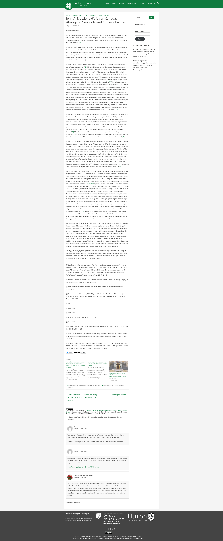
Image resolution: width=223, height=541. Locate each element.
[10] (123, 137)
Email (139, 31)
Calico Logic (73, 520)
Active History (83, 3)
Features (121, 3)
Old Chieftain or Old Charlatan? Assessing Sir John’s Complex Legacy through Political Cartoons (82, 397)
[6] (110, 82)
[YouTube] (112, 529)
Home (107, 3)
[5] (99, 77)
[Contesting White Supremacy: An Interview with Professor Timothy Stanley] (98, 370)
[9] (73, 132)
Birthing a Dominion (120, 395)
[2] (87, 57)
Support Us (151, 3)
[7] (117, 110)
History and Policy (104, 15)
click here (142, 65)
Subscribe (140, 39)
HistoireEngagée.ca (138, 70)
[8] (100, 124)
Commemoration (108, 385)
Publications (131, 3)
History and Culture (90, 15)
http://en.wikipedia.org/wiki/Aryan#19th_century (84, 467)
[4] (95, 72)
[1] (80, 43)
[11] (120, 167)
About (114, 3)
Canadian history (77, 15)
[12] (83, 211)
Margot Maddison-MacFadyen (83, 475)
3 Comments (83, 26)
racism (116, 385)
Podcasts (142, 3)
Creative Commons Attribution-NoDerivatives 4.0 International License (96, 411)
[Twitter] (109, 529)
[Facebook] (110, 529)
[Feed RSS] (114, 529)
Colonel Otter (89, 184)
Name (140, 24)
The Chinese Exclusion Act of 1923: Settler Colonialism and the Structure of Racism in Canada (118, 374)
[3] (86, 67)
